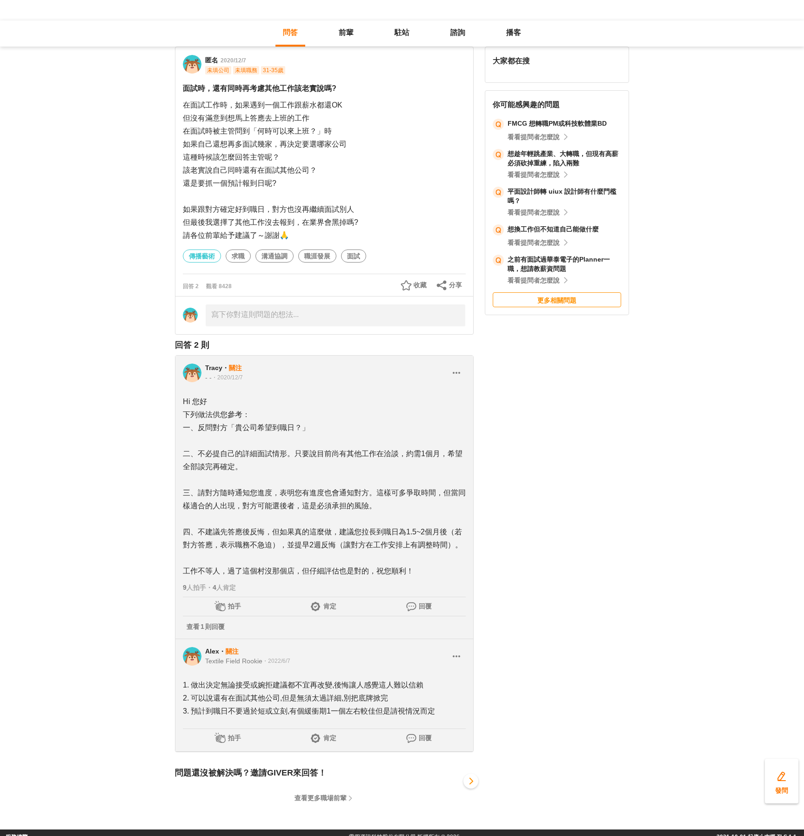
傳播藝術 (202, 256)
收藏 (420, 285)
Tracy (213, 367)
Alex (212, 651)
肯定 (329, 606)
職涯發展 (317, 256)
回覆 (425, 606)
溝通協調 (274, 256)
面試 (353, 256)
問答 (290, 32)
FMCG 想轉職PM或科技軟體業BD (557, 123)
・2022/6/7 (276, 661)
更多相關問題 (556, 300)
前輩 (346, 32)
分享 (455, 285)
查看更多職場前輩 (321, 798)
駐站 (402, 32)
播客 (513, 32)
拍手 (234, 606)
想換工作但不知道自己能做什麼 (553, 229)
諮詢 (457, 32)
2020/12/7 (233, 60)
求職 (238, 256)
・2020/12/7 (227, 377)
